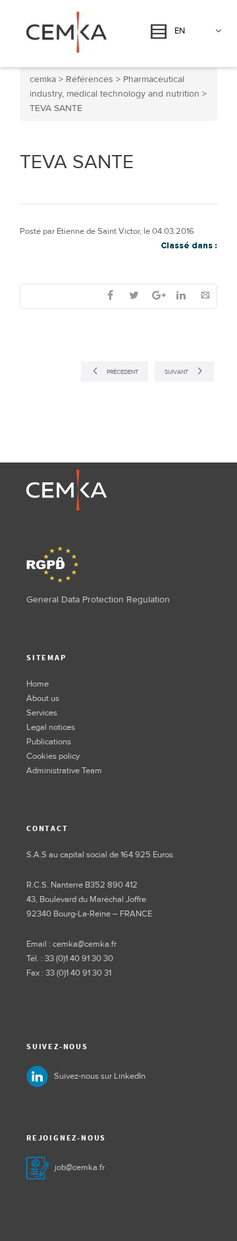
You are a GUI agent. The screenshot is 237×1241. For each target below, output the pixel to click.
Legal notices (50, 727)
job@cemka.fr (80, 1167)
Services (41, 713)
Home (37, 684)
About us (42, 698)
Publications (48, 741)
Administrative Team (64, 770)
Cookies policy (53, 756)
